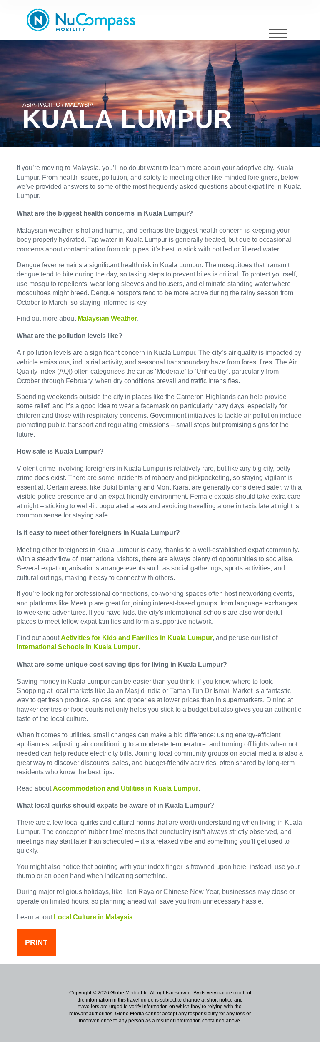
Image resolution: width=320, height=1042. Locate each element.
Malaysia (79, 104)
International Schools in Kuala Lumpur (77, 646)
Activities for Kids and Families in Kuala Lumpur (136, 637)
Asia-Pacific (41, 104)
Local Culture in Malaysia (93, 917)
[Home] (84, 20)
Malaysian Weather (107, 318)
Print (36, 942)
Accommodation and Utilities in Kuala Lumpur (125, 788)
